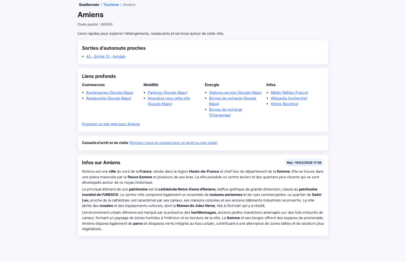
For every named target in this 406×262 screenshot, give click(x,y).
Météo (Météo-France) (289, 92)
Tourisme (111, 4)
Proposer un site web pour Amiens (111, 124)
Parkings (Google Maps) (167, 92)
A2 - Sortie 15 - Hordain (106, 56)
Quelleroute (89, 4)
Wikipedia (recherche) (289, 98)
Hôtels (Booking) (284, 104)
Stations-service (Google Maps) (235, 92)
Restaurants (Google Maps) (108, 98)
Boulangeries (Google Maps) (109, 92)
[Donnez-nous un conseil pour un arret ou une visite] (173, 142)
